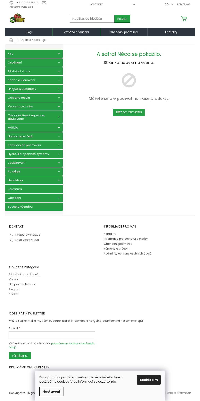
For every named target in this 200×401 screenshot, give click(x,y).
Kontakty (96, 4)
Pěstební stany (19, 71)
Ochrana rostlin (19, 98)
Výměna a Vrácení (116, 249)
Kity (10, 54)
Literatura (15, 189)
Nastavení (51, 391)
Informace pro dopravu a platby (126, 239)
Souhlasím (149, 380)
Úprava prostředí (20, 136)
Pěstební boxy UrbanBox (25, 274)
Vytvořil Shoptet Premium (173, 393)
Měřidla (13, 127)
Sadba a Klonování (21, 80)
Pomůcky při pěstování (24, 145)
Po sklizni (14, 171)
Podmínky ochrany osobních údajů (127, 253)
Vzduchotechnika (20, 106)
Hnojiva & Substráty (22, 89)
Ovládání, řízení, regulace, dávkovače (26, 117)
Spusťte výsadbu (20, 207)
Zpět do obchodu (129, 112)
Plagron (14, 289)
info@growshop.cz (27, 235)
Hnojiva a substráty (22, 284)
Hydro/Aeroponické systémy (28, 154)
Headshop (15, 180)
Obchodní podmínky (118, 244)
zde (113, 381)
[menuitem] (28, 32)
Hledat (122, 19)
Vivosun (14, 279)
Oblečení (14, 198)
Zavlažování (16, 163)
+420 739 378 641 (27, 240)
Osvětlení (15, 62)
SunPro (13, 294)
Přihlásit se (20, 356)
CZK (167, 4)
